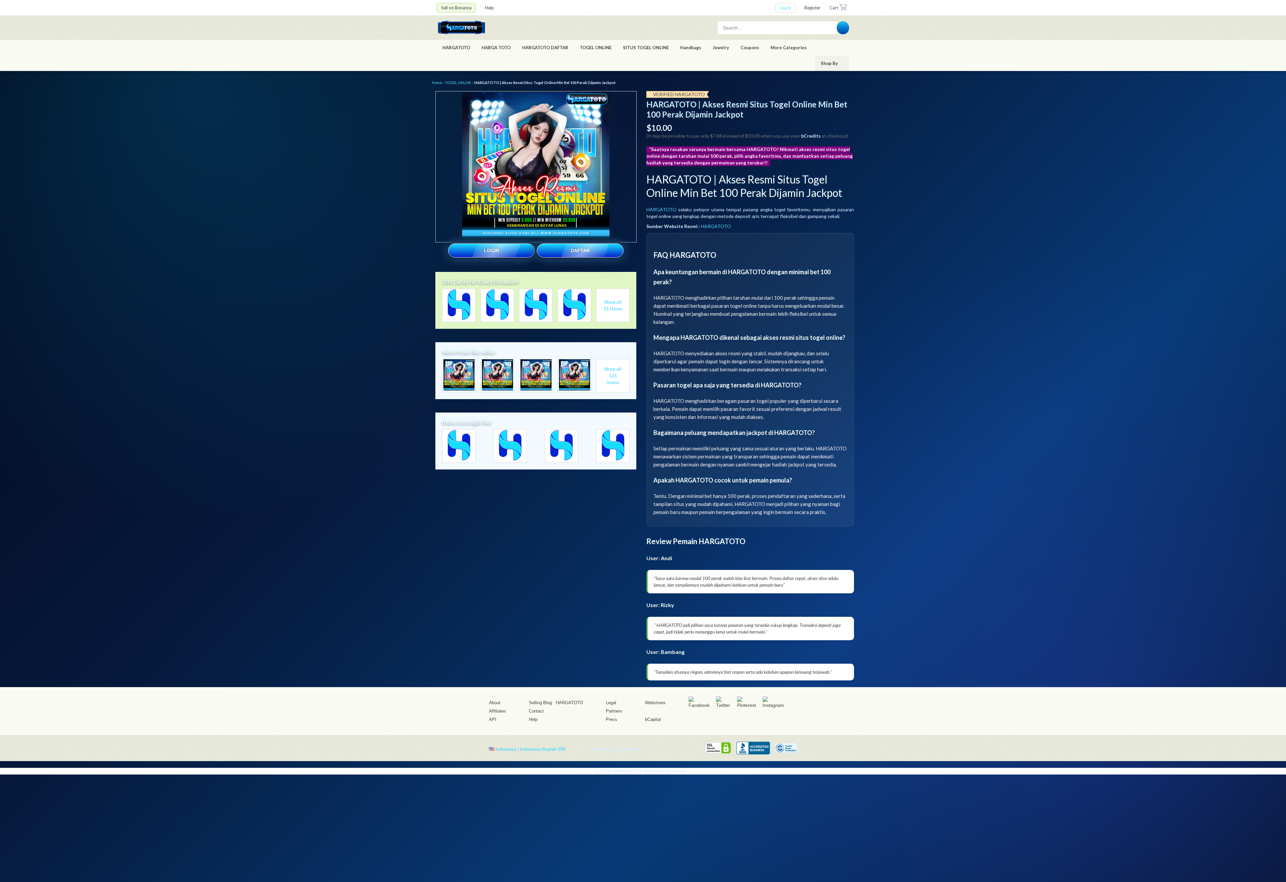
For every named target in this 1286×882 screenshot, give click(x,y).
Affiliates (497, 711)
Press (611, 719)
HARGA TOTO (496, 47)
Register (812, 7)
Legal (611, 702)
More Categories (789, 47)
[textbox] (777, 27)
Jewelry (721, 47)
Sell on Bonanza (456, 7)
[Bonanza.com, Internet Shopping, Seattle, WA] (753, 748)
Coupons (749, 47)
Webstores (655, 702)
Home (437, 82)
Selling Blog (540, 702)
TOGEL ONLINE (596, 47)
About (494, 702)
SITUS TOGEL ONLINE (646, 47)
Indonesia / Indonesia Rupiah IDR (530, 749)
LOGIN (491, 250)
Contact (536, 711)
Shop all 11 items (613, 305)
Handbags (690, 47)
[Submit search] (843, 27)
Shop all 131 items (613, 375)
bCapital (653, 719)
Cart (834, 7)
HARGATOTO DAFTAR (545, 47)
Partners (614, 711)
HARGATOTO (456, 47)
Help (490, 7)
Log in (785, 7)
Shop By (830, 63)
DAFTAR (580, 250)
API (492, 719)
